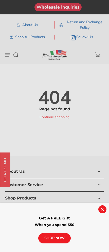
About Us (30, 24)
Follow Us (84, 36)
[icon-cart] (97, 54)
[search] (15, 54)
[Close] (102, 209)
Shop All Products (30, 36)
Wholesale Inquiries (58, 7)
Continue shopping (54, 117)
